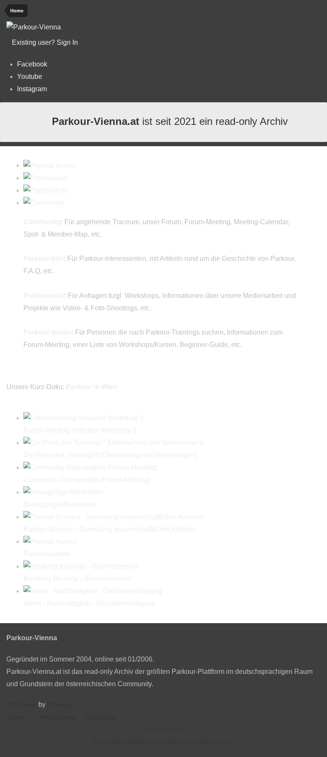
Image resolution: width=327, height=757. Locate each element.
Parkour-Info (43, 258)
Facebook (32, 64)
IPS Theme (21, 704)
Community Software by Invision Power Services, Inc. (163, 741)
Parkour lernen (47, 332)
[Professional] (45, 178)
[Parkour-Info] (45, 190)
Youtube (29, 76)
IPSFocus (60, 704)
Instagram (32, 88)
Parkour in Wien (92, 386)
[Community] (44, 202)
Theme (16, 717)
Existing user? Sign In (46, 42)
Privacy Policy (58, 717)
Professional (43, 295)
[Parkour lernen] (49, 165)
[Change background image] (100, 43)
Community (42, 221)
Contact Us (100, 717)
